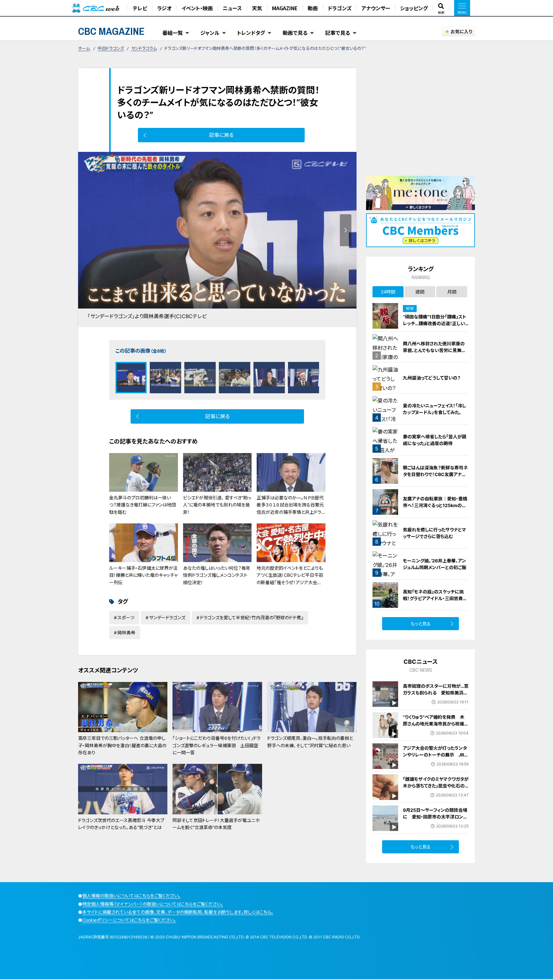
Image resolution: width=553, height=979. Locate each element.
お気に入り (461, 31)
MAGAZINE (285, 8)
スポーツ (125, 617)
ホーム (84, 48)
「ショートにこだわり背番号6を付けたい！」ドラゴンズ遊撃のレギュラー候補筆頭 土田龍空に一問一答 (216, 745)
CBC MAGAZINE (111, 31)
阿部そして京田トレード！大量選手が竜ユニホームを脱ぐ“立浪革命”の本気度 (216, 824)
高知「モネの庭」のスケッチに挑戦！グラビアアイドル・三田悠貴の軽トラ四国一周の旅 (435, 598)
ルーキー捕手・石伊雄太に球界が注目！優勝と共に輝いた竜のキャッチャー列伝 (143, 575)
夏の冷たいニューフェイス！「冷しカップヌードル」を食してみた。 (434, 409)
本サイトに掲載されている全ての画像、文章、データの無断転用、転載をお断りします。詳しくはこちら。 (177, 912)
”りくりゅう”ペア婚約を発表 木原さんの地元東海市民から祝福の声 (436, 723)
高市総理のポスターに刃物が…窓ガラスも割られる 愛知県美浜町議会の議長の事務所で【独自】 (436, 692)
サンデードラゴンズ (167, 617)
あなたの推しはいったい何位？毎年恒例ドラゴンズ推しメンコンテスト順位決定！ (216, 575)
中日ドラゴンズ (111, 48)
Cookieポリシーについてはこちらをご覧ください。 (129, 920)
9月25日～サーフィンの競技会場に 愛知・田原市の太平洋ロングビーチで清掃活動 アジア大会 (435, 816)
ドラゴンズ (339, 8)
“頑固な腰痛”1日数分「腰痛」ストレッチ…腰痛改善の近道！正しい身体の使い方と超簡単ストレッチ (435, 323)
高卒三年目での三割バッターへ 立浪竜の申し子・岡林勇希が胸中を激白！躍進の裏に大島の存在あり (122, 745)
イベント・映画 (197, 8)
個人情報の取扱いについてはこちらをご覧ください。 (131, 895)
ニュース (232, 8)
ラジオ (164, 8)
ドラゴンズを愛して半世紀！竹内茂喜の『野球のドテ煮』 (251, 617)
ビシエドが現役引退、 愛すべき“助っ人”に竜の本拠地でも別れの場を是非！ (217, 505)
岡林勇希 (126, 632)
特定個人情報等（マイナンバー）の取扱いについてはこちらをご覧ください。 (152, 904)
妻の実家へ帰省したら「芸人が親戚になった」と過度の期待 (434, 440)
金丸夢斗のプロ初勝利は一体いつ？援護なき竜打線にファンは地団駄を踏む (142, 505)
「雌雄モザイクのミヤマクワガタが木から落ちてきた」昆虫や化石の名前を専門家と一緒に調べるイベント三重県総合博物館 (436, 789)
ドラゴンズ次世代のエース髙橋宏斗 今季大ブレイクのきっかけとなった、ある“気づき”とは (121, 824)
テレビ (140, 8)
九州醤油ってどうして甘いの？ (432, 377)
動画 (313, 8)
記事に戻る (221, 135)
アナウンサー (375, 8)
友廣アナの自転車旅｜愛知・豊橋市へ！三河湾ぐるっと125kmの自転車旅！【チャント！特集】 (435, 505)
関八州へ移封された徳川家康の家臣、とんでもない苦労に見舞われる (434, 350)
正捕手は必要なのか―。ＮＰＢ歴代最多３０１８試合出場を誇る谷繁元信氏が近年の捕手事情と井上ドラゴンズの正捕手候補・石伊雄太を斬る (290, 512)
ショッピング (414, 8)
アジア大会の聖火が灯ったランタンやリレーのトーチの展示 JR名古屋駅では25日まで (436, 754)
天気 (257, 8)
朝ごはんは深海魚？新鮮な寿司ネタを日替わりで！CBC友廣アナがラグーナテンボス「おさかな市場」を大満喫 (435, 477)
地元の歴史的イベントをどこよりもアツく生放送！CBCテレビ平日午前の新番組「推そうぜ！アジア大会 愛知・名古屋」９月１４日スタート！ (290, 578)
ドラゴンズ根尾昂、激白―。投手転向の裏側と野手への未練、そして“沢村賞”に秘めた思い (310, 741)
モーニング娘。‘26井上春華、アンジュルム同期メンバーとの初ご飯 (434, 564)
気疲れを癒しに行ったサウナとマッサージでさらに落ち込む (434, 533)
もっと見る (421, 623)
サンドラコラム (144, 48)
